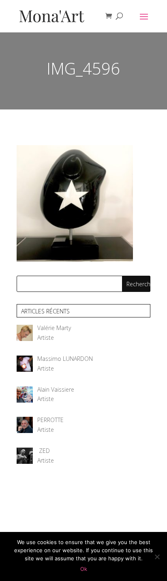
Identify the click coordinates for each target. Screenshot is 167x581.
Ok (83, 569)
